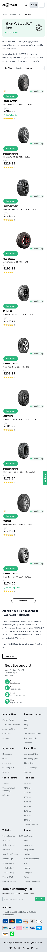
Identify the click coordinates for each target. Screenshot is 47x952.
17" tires (27, 806)
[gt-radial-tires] (23, 258)
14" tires (27, 820)
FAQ (25, 729)
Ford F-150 (6, 840)
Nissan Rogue (8, 858)
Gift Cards (6, 795)
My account (7, 754)
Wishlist (5, 772)
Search (27, 720)
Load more (22, 600)
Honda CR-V (7, 849)
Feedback (28, 743)
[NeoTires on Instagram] (15, 947)
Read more (9, 656)
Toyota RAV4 (7, 877)
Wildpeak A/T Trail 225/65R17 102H (17, 104)
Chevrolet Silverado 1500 (12, 836)
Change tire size (12, 32)
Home (5, 14)
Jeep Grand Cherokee (11, 854)
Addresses (6, 763)
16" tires (27, 811)
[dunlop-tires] (23, 363)
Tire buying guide (31, 758)
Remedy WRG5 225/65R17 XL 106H (17, 157)
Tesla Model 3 (8, 863)
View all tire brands (32, 881)
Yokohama (28, 845)
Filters (10, 68)
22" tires (27, 783)
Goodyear (28, 872)
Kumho (27, 868)
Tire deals (6, 783)
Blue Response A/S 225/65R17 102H (17, 577)
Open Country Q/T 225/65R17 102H (17, 524)
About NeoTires (8, 729)
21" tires (27, 788)
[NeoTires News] (36, 947)
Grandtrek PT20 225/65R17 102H (16, 367)
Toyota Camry (8, 872)
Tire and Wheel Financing (8, 789)
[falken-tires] (23, 100)
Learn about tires (31, 754)
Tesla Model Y (7, 868)
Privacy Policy (8, 720)
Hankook (27, 854)
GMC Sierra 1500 (9, 845)
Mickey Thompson (31, 858)
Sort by (19, 68)
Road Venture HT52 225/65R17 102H (18, 314)
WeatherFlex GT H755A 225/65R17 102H (19, 209)
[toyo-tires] (23, 520)
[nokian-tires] (23, 153)
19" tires (27, 797)
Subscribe (39, 899)
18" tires (27, 802)
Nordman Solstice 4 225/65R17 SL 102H (19, 472)
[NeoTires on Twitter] (23, 947)
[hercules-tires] (23, 415)
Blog (26, 724)
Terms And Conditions (11, 724)
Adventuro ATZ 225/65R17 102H (16, 262)
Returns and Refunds (32, 733)
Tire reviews (29, 763)
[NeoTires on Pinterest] (19, 947)
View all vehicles (9, 881)
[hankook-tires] (23, 205)
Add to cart (10, 96)
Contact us (6, 733)
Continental (29, 836)
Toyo (26, 863)
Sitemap (5, 738)
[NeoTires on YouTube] (28, 947)
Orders (5, 758)
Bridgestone (29, 849)
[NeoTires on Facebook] (10, 947)
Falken (26, 877)
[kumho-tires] (23, 310)
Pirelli (26, 840)
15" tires (27, 815)
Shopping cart (8, 767)
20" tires (27, 792)
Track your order (30, 738)
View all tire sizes (31, 824)
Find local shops (30, 767)
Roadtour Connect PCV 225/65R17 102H (19, 419)
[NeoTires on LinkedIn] (32, 947)
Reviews (27, 772)
